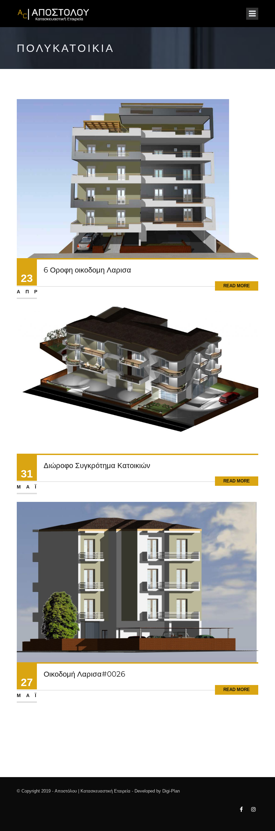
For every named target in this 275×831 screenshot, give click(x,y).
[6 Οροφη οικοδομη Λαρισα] (137, 178)
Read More (236, 285)
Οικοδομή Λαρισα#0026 (84, 674)
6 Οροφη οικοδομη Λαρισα (87, 270)
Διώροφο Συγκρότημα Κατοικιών (97, 465)
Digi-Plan (171, 791)
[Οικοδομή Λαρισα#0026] (137, 581)
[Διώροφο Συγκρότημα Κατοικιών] (137, 379)
